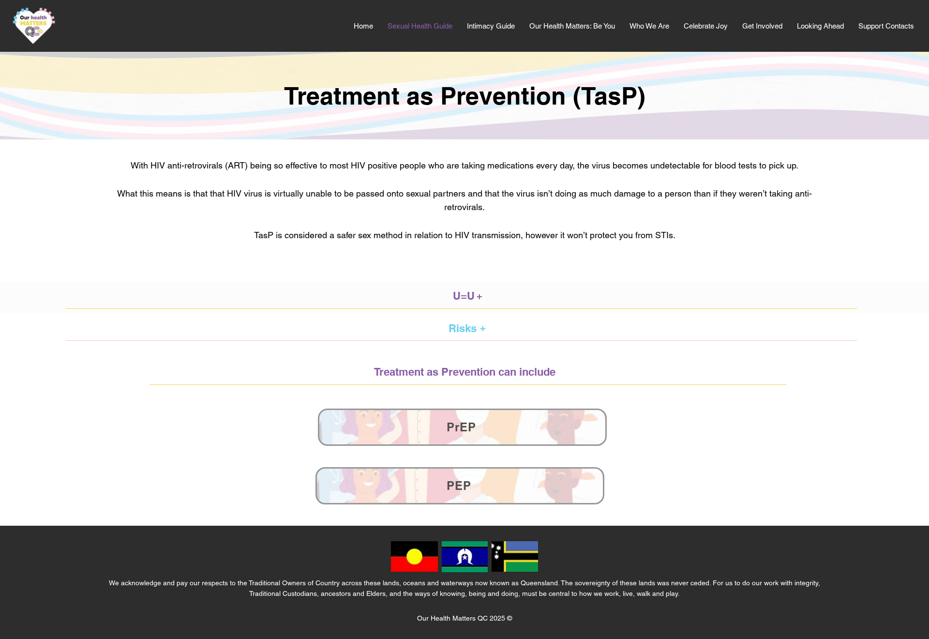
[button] (649, 26)
